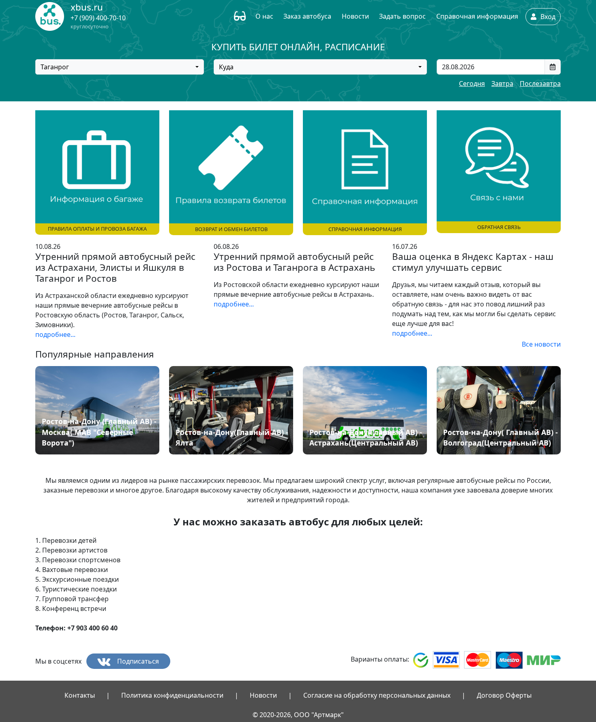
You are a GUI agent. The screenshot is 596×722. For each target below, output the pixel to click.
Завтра (502, 83)
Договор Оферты (504, 695)
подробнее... (55, 334)
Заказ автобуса (307, 16)
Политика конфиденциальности (172, 695)
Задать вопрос (402, 16)
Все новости (541, 344)
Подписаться (137, 661)
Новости (355, 16)
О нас (264, 16)
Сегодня (472, 83)
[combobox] (119, 67)
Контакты (79, 695)
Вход (547, 16)
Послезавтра (540, 83)
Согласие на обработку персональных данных (376, 695)
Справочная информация (477, 16)
